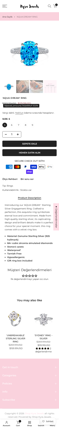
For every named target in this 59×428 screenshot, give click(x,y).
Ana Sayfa (7, 17)
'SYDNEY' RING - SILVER (43, 337)
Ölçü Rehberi (9, 179)
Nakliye (19, 112)
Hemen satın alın (29, 152)
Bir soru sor (27, 179)
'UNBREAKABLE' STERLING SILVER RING (15, 338)
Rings (10, 185)
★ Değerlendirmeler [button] (56, 217)
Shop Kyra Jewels (41, 416)
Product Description (29, 198)
